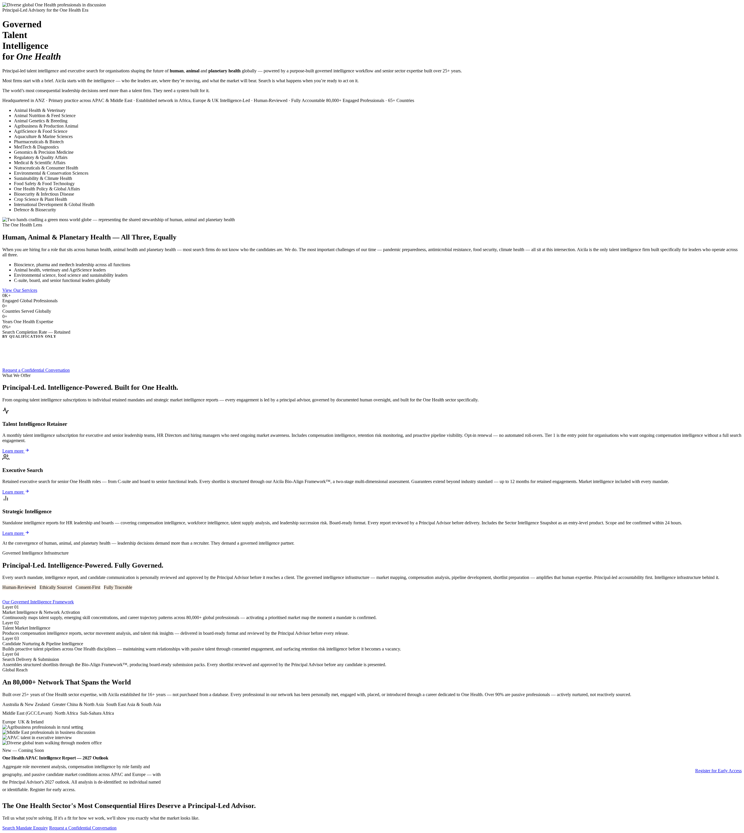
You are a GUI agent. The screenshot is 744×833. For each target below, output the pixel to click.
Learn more (13, 450)
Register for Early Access (718, 770)
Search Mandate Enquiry (25, 827)
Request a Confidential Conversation (36, 370)
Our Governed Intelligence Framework (38, 601)
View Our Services (19, 290)
